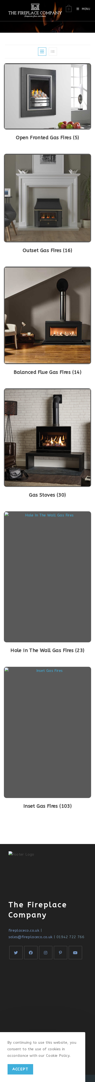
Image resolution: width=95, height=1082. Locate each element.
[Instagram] (45, 952)
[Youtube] (75, 952)
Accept (20, 1069)
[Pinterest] (60, 952)
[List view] (53, 51)
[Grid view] (42, 51)
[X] (16, 952)
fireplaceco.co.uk (24, 930)
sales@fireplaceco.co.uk (31, 937)
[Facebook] (31, 952)
